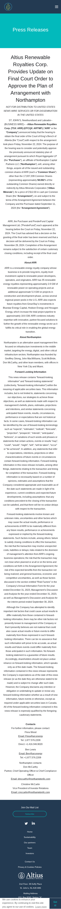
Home (29, 832)
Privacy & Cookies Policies (30, 867)
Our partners (29, 842)
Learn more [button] (41, 907)
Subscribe (29, 814)
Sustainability (30, 837)
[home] (7, 7)
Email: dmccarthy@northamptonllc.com (30, 779)
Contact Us (30, 861)
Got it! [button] (55, 903)
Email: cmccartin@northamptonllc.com (30, 792)
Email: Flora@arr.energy (30, 736)
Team (29, 848)
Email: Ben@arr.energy (30, 753)
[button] (56, 7)
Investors (30, 853)
